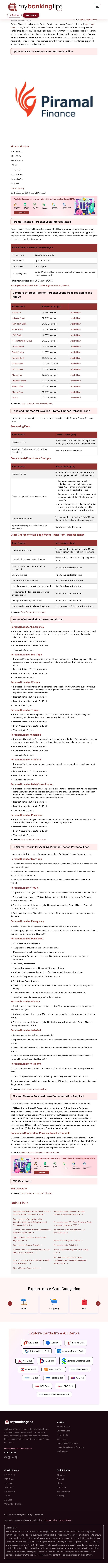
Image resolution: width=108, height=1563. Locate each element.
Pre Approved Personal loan (24, 285)
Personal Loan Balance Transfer (27, 1245)
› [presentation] (98, 1303)
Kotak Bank (9, 1491)
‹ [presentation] (10, 1303)
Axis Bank (16, 312)
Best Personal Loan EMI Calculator (36, 1193)
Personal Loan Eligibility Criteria (67, 1240)
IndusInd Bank (18, 318)
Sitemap (61, 1495)
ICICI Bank (16, 335)
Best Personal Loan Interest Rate (36, 403)
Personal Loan (63, 1426)
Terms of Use (65, 1520)
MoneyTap (17, 375)
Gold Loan (61, 1439)
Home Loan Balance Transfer (70, 1447)
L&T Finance (17, 369)
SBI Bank (8, 1483)
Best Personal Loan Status (33, 839)
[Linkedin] (9, 1457)
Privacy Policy (51, 1520)
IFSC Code (61, 1487)
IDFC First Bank (19, 324)
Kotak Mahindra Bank (22, 341)
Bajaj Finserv (18, 352)
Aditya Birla (17, 386)
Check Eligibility (17, 188)
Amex (7, 1495)
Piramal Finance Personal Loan (26, 1268)
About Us (61, 1475)
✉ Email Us (14, 15)
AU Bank (8, 1500)
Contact (60, 1479)
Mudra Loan (62, 1451)
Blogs (59, 1483)
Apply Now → (31, 15)
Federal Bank (18, 358)
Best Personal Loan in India (33, 612)
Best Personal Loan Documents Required (40, 1152)
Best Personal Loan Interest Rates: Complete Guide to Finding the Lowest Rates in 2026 (70, 1260)
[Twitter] (12, 1457)
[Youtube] (5, 1457)
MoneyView (17, 392)
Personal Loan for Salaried (65, 1245)
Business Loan (63, 1431)
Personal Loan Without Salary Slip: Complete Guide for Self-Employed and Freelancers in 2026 (30, 1222)
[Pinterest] (16, 1457)
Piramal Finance (19, 380)
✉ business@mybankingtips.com (18, 1448)
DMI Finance (17, 363)
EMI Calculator (63, 1491)
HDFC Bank (17, 329)
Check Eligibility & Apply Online (54, 285)
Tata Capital (18, 346)
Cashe (15, 397)
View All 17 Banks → (13, 1504)
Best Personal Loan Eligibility (34, 1089)
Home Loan (62, 1435)
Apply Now (75, 312)
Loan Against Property (67, 1443)
